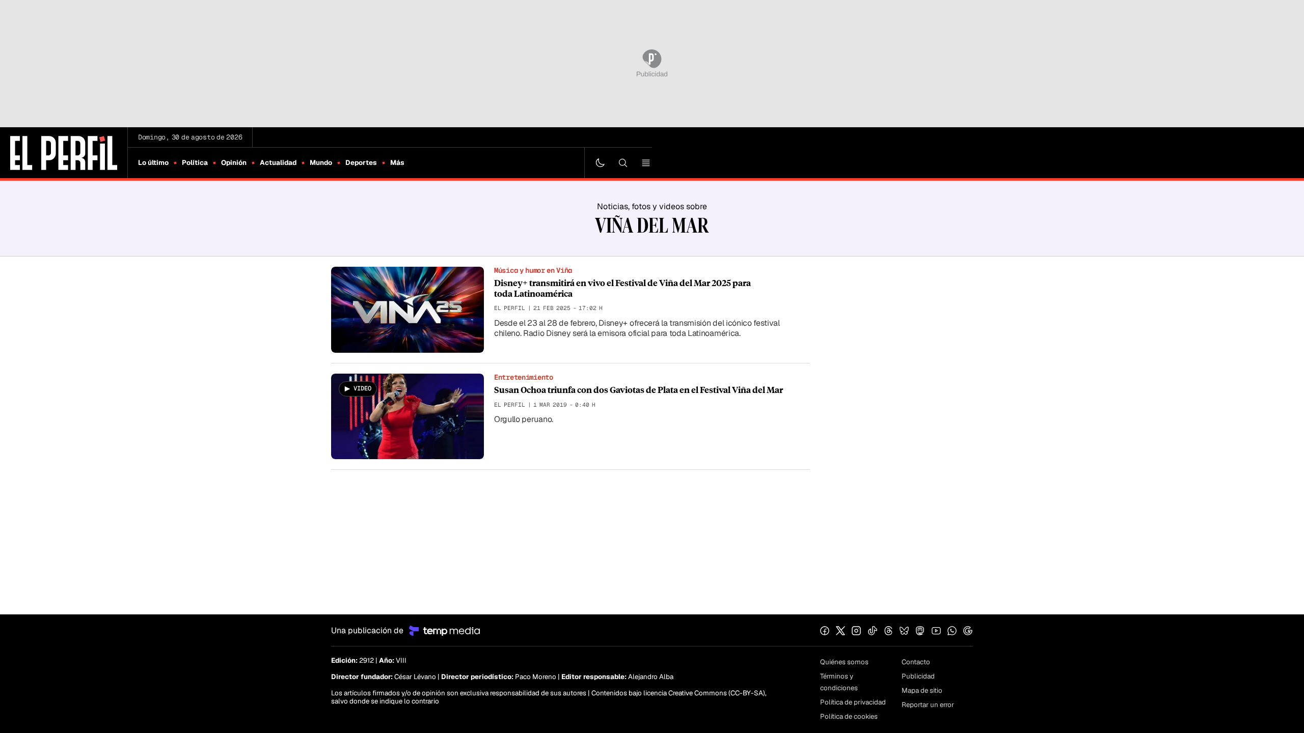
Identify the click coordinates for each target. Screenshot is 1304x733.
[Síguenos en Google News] (968, 631)
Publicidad (918, 676)
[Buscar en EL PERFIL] (623, 163)
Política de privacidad (853, 702)
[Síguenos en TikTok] (872, 631)
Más (397, 162)
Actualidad (278, 162)
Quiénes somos (844, 662)
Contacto (916, 662)
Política (195, 162)
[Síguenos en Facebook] (825, 631)
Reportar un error (928, 704)
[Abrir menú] (646, 163)
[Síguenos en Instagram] (856, 631)
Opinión (234, 162)
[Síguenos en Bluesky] (904, 631)
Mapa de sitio (922, 690)
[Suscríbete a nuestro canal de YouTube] (936, 631)
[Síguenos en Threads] (888, 631)
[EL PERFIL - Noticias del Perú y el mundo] (63, 152)
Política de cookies (849, 716)
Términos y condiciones (839, 682)
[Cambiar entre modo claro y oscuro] (600, 163)
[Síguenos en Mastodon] (920, 631)
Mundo (321, 162)
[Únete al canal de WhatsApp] (952, 631)
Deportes (361, 162)
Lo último (153, 162)
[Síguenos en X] (840, 631)
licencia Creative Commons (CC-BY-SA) (704, 693)
